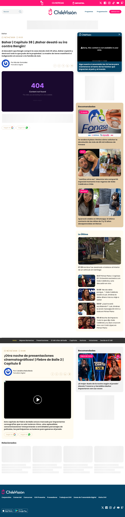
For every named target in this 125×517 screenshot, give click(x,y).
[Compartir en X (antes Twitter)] (63, 66)
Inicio (15, 340)
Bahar (4, 33)
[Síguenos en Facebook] (105, 3)
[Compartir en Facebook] (55, 66)
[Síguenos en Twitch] (122, 3)
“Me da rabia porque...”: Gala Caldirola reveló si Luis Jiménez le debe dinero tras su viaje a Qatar (108, 295)
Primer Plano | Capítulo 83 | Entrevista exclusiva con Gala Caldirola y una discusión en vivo (108, 280)
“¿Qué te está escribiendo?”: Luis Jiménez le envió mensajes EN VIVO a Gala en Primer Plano (108, 308)
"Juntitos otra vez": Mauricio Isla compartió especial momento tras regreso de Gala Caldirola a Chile (98, 181)
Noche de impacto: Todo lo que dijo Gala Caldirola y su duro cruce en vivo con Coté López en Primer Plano (108, 323)
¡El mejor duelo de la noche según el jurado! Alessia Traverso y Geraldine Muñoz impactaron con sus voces (98, 386)
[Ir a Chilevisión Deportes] (78, 3)
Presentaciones (42, 340)
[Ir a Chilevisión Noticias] (58, 3)
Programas (89, 12)
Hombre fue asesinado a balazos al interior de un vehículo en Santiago (99, 268)
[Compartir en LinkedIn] (67, 66)
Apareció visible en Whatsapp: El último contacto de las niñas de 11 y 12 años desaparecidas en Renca (96, 221)
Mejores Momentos (26, 340)
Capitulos (73, 340)
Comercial (17, 497)
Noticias (83, 340)
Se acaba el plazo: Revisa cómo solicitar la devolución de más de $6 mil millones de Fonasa (97, 142)
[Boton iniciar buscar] (20, 11)
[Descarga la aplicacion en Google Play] (7, 511)
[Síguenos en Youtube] (118, 3)
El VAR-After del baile (59, 340)
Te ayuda (84, 112)
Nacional (84, 191)
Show (83, 152)
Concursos (28, 497)
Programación (102, 12)
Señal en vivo (115, 12)
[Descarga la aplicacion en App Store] (21, 511)
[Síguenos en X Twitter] (101, 3)
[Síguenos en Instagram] (109, 3)
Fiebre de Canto (86, 356)
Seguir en (7, 128)
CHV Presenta (39, 497)
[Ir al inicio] (62, 11)
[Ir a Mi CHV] (42, 3)
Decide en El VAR (106, 340)
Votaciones (93, 340)
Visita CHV (102, 497)
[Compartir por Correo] (71, 66)
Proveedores (52, 497)
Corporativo (6, 497)
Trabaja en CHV (65, 497)
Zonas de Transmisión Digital (85, 497)
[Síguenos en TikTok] (113, 3)
